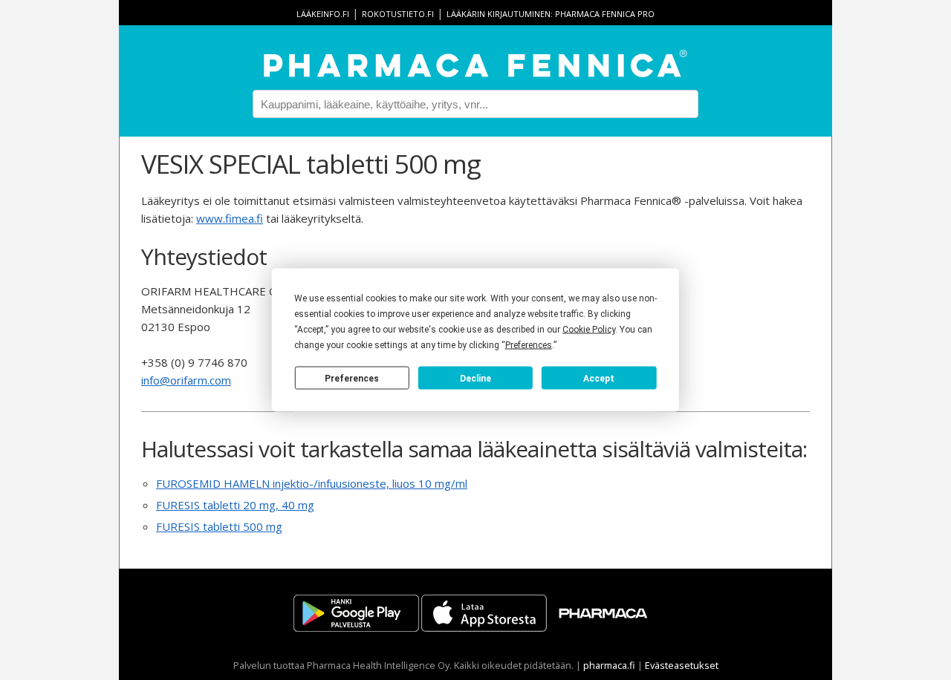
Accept (598, 378)
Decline (475, 378)
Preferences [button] (528, 345)
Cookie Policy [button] (588, 329)
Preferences (352, 378)
